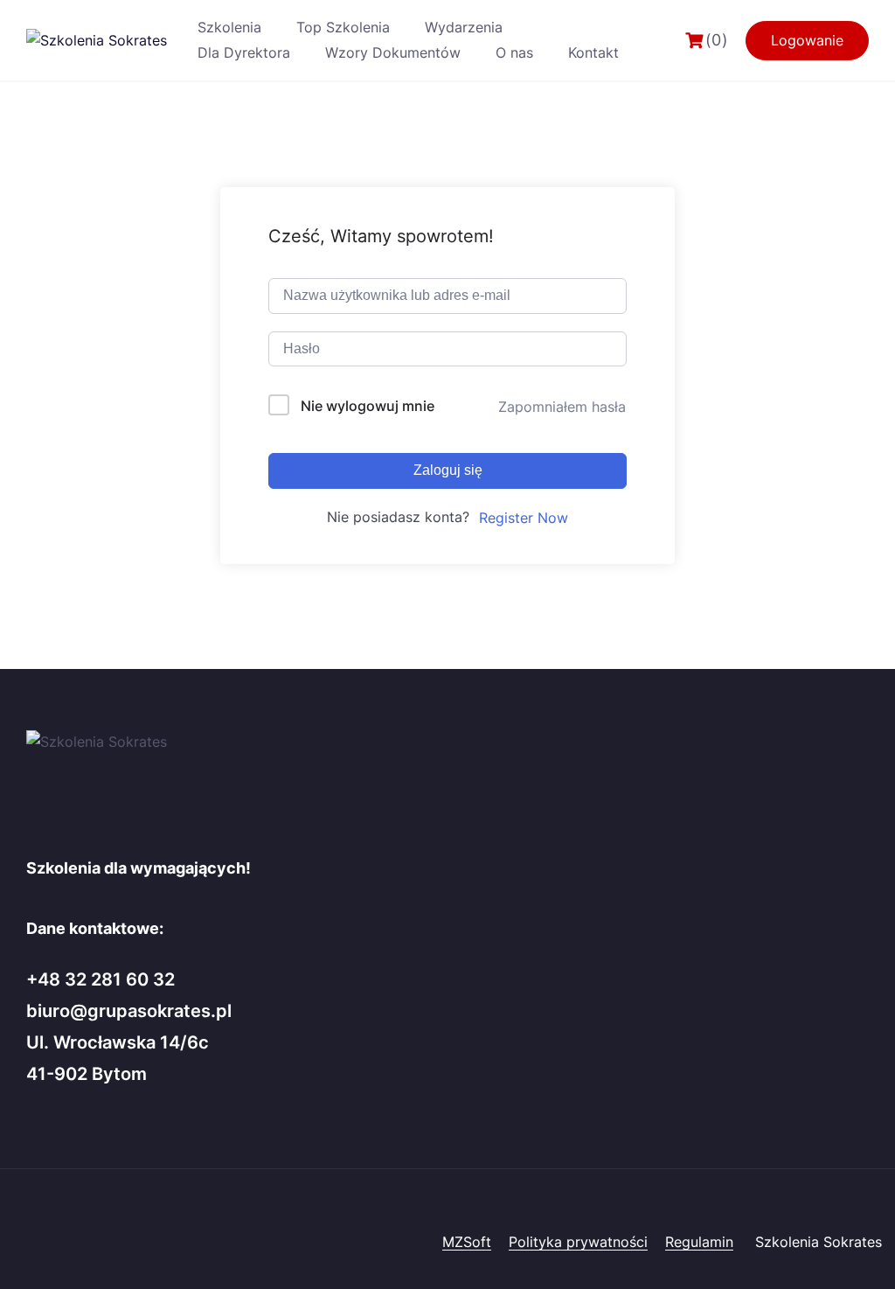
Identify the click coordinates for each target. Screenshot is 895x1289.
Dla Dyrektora (244, 52)
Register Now (523, 517)
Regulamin (699, 1242)
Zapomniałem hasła (562, 406)
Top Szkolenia (343, 27)
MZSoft (466, 1242)
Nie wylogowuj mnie (367, 406)
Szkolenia (229, 27)
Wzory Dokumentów (393, 52)
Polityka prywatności (578, 1242)
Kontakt (593, 52)
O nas (514, 52)
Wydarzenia (464, 27)
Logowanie (807, 40)
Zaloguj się (447, 470)
